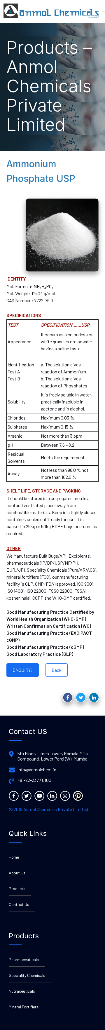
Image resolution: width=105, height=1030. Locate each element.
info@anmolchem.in (37, 769)
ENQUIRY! (23, 670)
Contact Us (19, 904)
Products (17, 888)
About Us (17, 872)
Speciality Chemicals (27, 975)
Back (57, 670)
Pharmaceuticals (24, 959)
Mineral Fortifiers (23, 1006)
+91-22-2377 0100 (34, 780)
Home (14, 857)
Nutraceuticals (22, 991)
